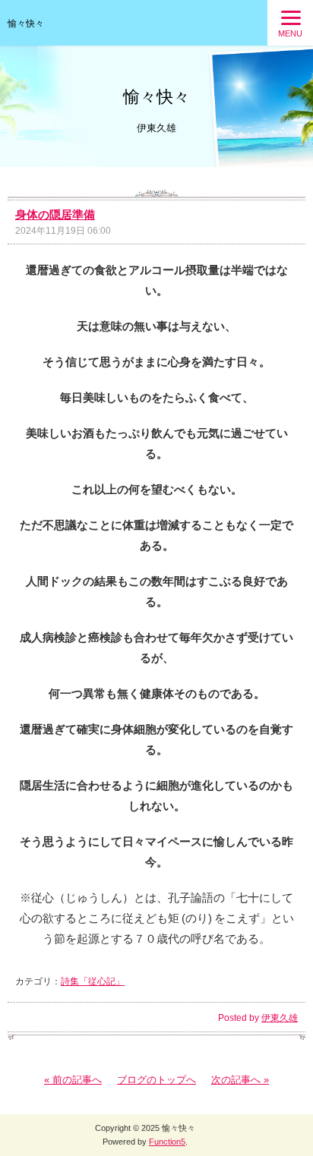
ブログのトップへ (156, 1079)
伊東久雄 (279, 1018)
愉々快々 (26, 23)
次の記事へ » (240, 1079)
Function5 (167, 1141)
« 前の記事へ (73, 1079)
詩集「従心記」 (93, 981)
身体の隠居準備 (55, 214)
